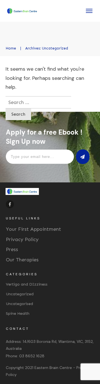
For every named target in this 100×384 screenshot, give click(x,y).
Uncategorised (19, 303)
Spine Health (17, 313)
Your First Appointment (33, 229)
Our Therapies (22, 260)
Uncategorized (20, 294)
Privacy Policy (22, 239)
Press (12, 249)
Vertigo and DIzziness (27, 284)
